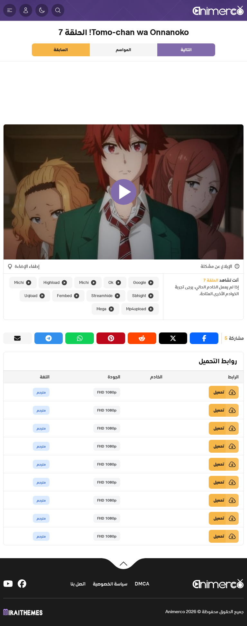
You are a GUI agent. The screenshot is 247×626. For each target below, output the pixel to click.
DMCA (142, 584)
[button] (57, 10)
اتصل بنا (78, 584)
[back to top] (123, 563)
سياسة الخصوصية (110, 584)
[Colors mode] (41, 10)
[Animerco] (218, 10)
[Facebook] (22, 583)
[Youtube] (8, 583)
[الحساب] (25, 10)
